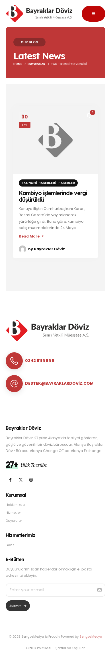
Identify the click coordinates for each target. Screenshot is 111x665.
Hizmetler (13, 512)
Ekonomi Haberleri (39, 183)
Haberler (66, 183)
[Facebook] (10, 479)
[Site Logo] (40, 13)
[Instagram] (31, 479)
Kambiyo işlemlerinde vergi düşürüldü (53, 196)
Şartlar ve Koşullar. (70, 648)
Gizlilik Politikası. (39, 648)
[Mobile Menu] (93, 14)
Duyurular (14, 520)
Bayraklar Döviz (49, 249)
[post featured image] (55, 140)
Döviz (10, 545)
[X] (20, 479)
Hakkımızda (15, 504)
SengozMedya (90, 636)
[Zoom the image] (48, 322)
